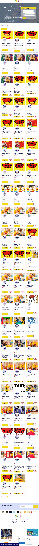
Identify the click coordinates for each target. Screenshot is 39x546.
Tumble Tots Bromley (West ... (6, 109)
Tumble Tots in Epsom (30, 462)
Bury (15, 487)
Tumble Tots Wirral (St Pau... (31, 240)
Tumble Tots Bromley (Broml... (31, 87)
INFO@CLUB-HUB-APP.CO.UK (15, 522)
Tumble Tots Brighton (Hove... (18, 153)
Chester (29, 44)
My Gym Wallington (29, 329)
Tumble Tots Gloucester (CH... (6, 240)
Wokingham (4, 487)
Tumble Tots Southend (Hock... (6, 285)
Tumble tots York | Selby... (30, 262)
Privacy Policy (30, 544)
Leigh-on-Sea (4, 308)
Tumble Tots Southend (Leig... (6, 307)
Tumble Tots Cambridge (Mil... (31, 66)
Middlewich (16, 352)
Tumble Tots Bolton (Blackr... (6, 418)
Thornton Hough (17, 241)
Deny (28, 542)
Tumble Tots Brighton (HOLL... (31, 131)
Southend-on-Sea (30, 286)
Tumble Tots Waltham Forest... (6, 197)
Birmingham (16, 397)
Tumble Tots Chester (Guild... (31, 43)
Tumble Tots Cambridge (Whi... (6, 87)
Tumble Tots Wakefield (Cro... (18, 109)
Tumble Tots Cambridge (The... (18, 66)
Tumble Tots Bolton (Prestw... (31, 396)
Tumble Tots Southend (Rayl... (18, 285)
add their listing (6, 15)
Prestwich (29, 397)
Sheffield (29, 352)
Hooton (29, 241)
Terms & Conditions (27, 544)
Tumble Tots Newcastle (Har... (6, 43)
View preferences (35, 542)
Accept (22, 542)
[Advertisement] (19, 533)
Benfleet (16, 308)
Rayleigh (4, 286)
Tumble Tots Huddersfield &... (31, 351)
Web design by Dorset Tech (16, 544)
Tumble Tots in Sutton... (5, 462)
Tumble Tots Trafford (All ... (6, 440)
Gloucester (4, 241)
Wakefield (16, 110)
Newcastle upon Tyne (5, 44)
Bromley (4, 110)
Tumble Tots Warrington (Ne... (6, 175)
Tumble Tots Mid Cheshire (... (6, 329)
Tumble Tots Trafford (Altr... (18, 440)
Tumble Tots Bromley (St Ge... (18, 87)
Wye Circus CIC (29, 307)
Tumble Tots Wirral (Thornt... (18, 240)
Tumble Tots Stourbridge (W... (6, 396)
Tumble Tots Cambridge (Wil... (6, 66)
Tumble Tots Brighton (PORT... (6, 153)
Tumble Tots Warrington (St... (31, 153)
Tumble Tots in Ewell (30, 440)
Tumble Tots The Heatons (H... (31, 418)
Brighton (29, 132)
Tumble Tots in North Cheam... (18, 462)
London (16, 44)
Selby (28, 263)
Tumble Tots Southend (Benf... (18, 307)
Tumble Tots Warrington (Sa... (18, 175)
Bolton (4, 419)
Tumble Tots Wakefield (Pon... (18, 131)
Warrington (29, 154)
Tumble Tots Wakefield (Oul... (6, 131)
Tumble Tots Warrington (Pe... (31, 175)
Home (1, 24)
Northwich (4, 352)
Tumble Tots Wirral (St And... (6, 262)
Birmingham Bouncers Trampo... (19, 396)
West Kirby (4, 263)
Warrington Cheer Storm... (18, 418)
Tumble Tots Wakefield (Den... (31, 109)
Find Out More (5, 94)
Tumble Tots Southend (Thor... (31, 285)
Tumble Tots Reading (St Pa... (6, 486)
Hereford (29, 308)
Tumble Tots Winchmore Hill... (18, 43)
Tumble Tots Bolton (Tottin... (18, 486)
